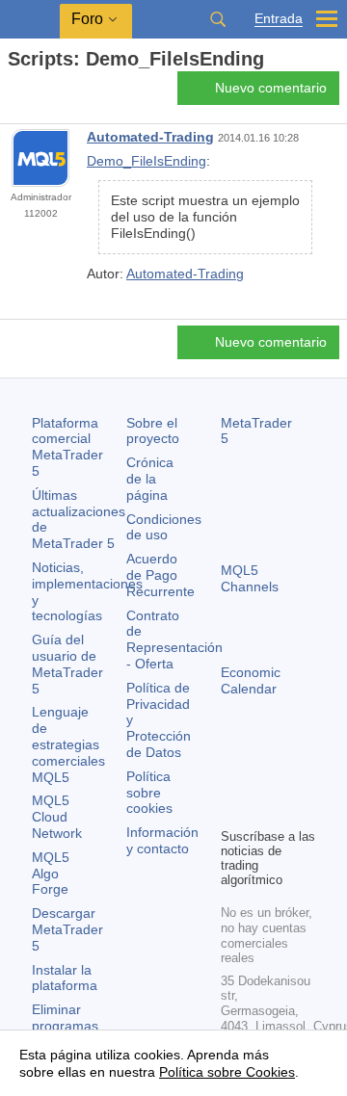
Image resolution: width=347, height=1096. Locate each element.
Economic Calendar (250, 680)
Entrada (278, 19)
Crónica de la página (150, 479)
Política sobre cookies (149, 793)
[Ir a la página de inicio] (13, 93)
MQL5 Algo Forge (50, 873)
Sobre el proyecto (152, 431)
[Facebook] (232, 779)
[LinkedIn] (263, 810)
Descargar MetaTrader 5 (67, 929)
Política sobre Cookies (227, 1072)
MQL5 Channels (250, 578)
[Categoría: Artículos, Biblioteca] (36, 93)
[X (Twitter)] (294, 779)
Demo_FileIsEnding (146, 161)
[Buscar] (217, 19)
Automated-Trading (150, 136)
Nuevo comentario (271, 87)
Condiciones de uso (163, 527)
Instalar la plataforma (64, 978)
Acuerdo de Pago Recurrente (160, 575)
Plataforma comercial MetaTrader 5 (67, 447)
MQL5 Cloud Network (57, 817)
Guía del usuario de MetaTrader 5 (67, 663)
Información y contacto (162, 840)
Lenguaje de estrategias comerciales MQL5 (68, 744)
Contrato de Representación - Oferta (174, 639)
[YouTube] (232, 810)
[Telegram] (263, 779)
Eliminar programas (65, 1017)
